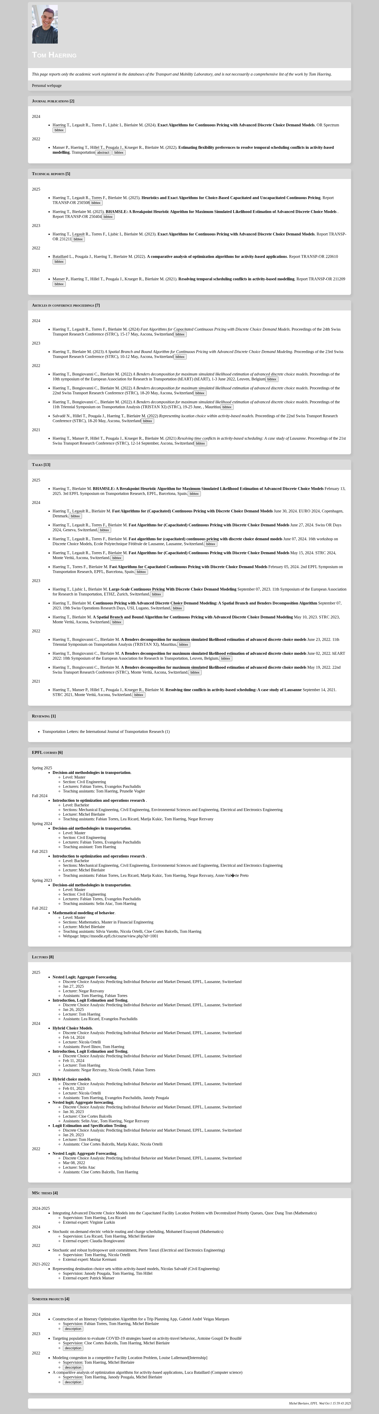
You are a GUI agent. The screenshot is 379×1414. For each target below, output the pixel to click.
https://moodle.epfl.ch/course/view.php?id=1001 (119, 936)
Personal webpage (47, 85)
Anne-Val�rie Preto (232, 875)
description (73, 1329)
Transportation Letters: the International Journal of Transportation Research (103, 731)
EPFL (197, 981)
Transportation (83, 152)
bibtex (59, 130)
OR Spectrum (328, 125)
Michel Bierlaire (92, 814)
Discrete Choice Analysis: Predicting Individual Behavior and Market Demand (127, 981)
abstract (103, 152)
